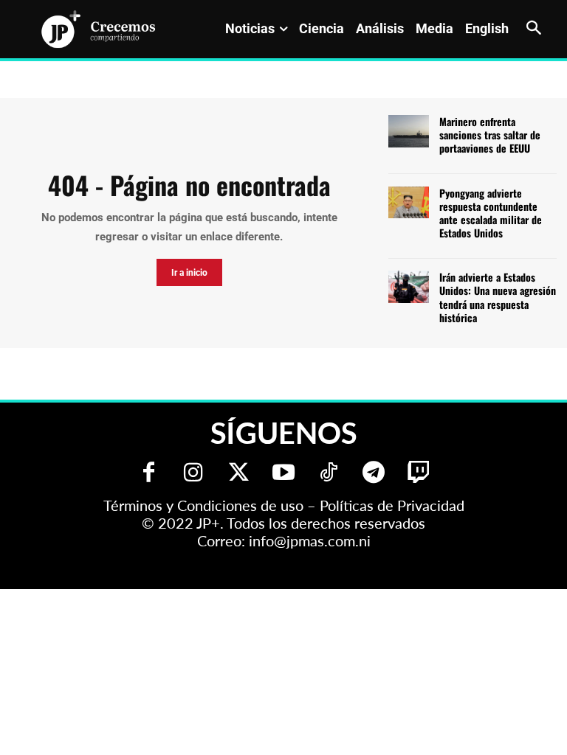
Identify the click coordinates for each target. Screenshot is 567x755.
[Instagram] (194, 474)
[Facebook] (149, 474)
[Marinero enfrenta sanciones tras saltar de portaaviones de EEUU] (408, 131)
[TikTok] (329, 474)
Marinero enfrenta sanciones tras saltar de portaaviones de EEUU (489, 135)
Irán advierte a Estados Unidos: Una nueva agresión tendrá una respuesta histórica (497, 297)
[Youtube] (284, 474)
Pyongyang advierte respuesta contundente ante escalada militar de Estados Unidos (490, 213)
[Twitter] (239, 474)
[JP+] (99, 29)
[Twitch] (419, 474)
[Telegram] (374, 474)
